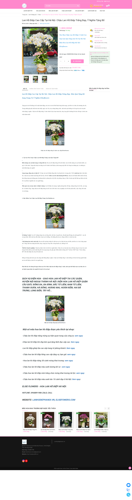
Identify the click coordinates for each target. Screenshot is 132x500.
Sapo (77, 468)
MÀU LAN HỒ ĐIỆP (53, 10)
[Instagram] (23, 461)
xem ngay (79, 336)
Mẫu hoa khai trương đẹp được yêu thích (39, 408)
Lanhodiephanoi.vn (59, 441)
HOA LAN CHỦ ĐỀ (40, 10)
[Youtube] (26, 461)
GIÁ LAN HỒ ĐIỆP (79, 10)
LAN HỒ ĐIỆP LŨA (92, 10)
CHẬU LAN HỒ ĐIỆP (67, 10)
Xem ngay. (74, 342)
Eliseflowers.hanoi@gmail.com (33, 452)
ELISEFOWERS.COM (65, 400)
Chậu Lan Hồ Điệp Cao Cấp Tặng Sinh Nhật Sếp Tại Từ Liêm (91, 429)
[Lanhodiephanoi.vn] (24, 5)
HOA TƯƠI (102, 10)
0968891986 (98, 6)
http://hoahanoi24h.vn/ (32, 454)
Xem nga (75, 379)
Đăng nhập (101, 1)
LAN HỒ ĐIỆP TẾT (28, 10)
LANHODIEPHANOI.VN (43, 400)
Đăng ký (108, 1)
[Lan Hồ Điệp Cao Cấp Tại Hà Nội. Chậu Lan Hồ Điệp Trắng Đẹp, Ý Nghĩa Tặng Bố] (26, 79)
